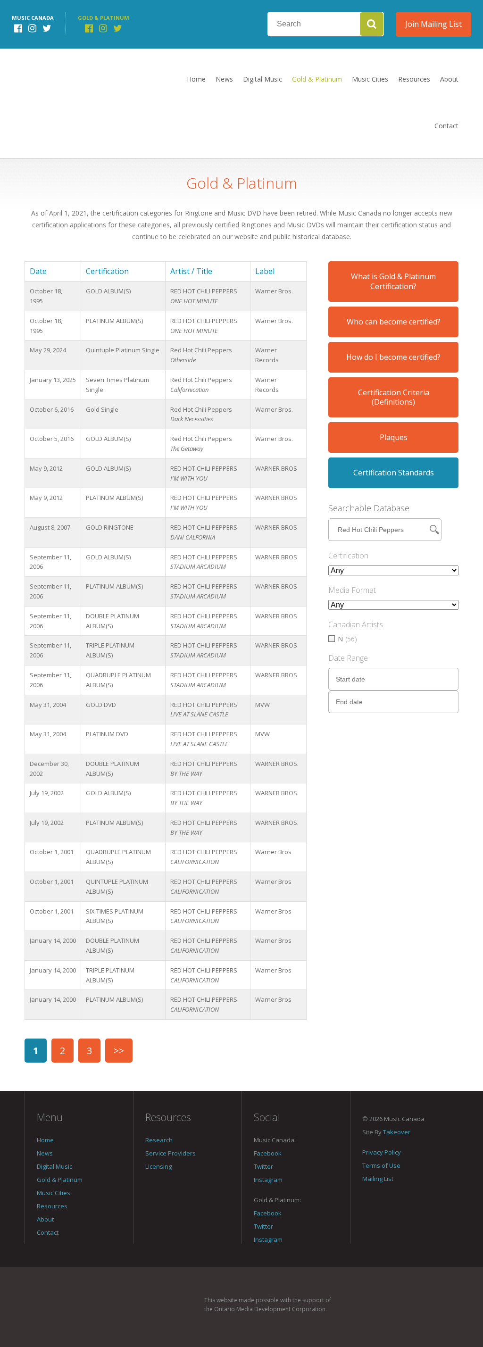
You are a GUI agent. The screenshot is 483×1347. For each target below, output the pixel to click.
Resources (414, 79)
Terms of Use (381, 1165)
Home (196, 79)
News (224, 79)
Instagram (268, 1179)
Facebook (268, 1153)
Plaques (394, 437)
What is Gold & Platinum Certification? (393, 281)
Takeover (396, 1132)
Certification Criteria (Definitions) (393, 397)
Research (159, 1140)
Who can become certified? (394, 321)
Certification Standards (393, 472)
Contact (446, 125)
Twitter (263, 1166)
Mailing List (377, 1178)
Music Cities (370, 79)
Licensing (158, 1166)
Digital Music (262, 79)
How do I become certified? (393, 357)
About (449, 79)
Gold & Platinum (317, 79)
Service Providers (170, 1153)
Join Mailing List (433, 24)
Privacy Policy (381, 1152)
